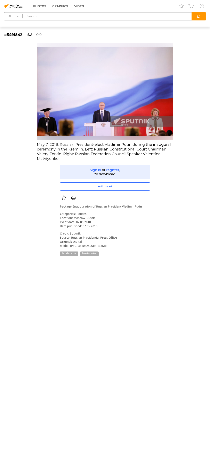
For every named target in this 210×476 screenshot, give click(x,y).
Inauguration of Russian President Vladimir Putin (107, 206)
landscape (69, 253)
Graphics (60, 6)
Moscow (79, 218)
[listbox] (64, 198)
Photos (39, 6)
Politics (81, 214)
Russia (91, 218)
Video (79, 6)
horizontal (89, 253)
